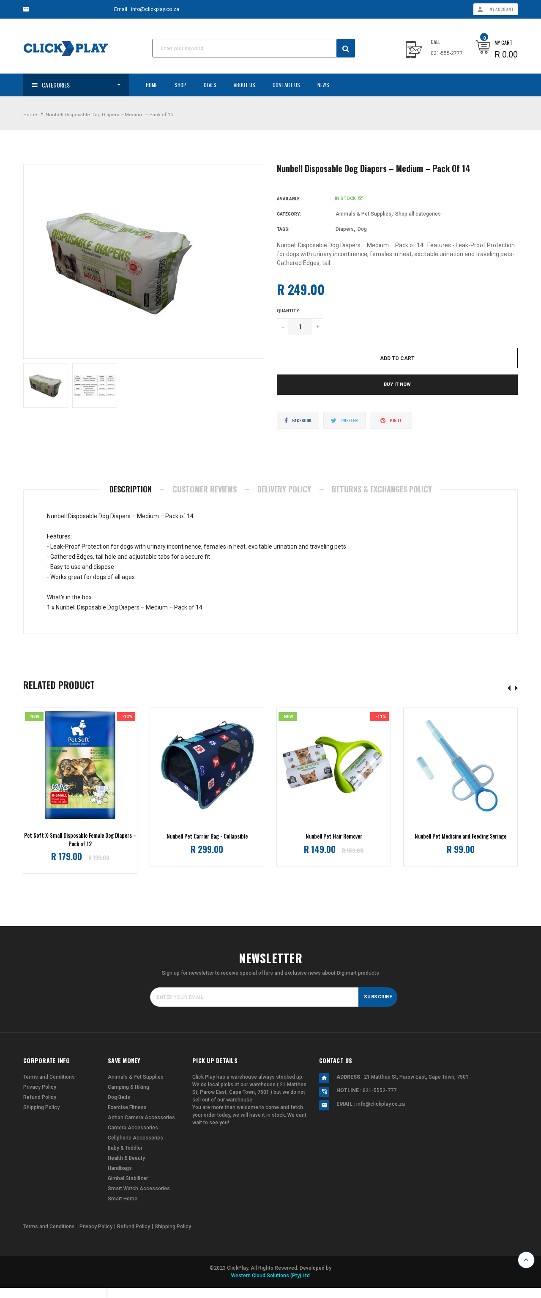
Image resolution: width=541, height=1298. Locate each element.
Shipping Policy (41, 1107)
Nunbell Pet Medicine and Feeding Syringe (460, 836)
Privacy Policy (39, 1087)
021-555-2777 (447, 53)
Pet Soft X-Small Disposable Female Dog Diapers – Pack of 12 (80, 839)
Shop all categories (418, 214)
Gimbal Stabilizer (128, 1178)
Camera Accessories (133, 1128)
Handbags (120, 1168)
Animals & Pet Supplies (363, 214)
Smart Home (122, 1199)
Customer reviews (204, 489)
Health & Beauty (126, 1158)
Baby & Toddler (125, 1148)
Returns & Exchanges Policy (382, 489)
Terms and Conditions (49, 1077)
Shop (180, 84)
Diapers (345, 229)
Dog (362, 229)
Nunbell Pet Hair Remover (334, 836)
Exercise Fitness (127, 1107)
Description (130, 489)
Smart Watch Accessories (139, 1188)
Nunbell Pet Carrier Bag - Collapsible (207, 836)
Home (151, 84)
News (323, 84)
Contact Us (286, 84)
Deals (210, 84)
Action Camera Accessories (141, 1117)
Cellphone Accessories (135, 1138)
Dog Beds (119, 1097)
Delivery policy (284, 489)
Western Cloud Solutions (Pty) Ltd (270, 1276)
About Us (244, 84)
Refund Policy (39, 1097)
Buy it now (397, 384)
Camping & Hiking (128, 1087)
